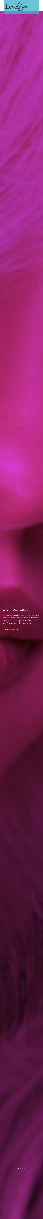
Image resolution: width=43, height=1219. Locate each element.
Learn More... (12, 629)
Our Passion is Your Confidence (15, 610)
